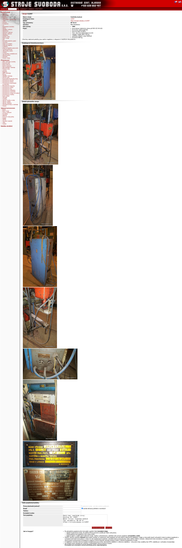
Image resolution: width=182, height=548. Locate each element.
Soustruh (4, 42)
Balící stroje (5, 111)
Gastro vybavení (6, 112)
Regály (4, 118)
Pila (3, 39)
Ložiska (4, 70)
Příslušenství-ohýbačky (8, 90)
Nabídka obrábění (6, 126)
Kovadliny (5, 114)
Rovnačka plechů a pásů (9, 41)
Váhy (3, 122)
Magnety (4, 71)
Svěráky (4, 99)
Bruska (4, 14)
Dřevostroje (5, 15)
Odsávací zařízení (7, 32)
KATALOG (4, 9)
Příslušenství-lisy (7, 89)
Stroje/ (24, 14)
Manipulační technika (8, 26)
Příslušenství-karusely (8, 86)
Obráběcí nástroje (7, 76)
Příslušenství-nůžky (7, 87)
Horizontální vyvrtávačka (9, 19)
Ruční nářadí (5, 96)
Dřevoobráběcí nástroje (8, 67)
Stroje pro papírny (7, 45)
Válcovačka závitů (7, 51)
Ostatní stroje (6, 58)
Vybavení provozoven (8, 108)
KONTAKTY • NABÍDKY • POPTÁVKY (31, 9)
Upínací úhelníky (7, 103)
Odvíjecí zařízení (7, 34)
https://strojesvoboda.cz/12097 (80, 21)
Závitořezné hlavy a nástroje (10, 104)
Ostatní (4, 106)
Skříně (4, 119)
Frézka (4, 16)
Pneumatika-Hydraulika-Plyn (10, 79)
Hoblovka (4, 18)
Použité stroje (5, 12)
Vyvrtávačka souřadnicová (9, 53)
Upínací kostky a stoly (8, 100)
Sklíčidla (4, 97)
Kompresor (5, 24)
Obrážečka (5, 31)
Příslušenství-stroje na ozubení (11, 93)
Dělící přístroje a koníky (9, 61)
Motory (4, 74)
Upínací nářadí (6, 101)
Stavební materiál (7, 121)
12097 (72, 19)
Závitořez (4, 56)
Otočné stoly (5, 77)
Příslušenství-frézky (7, 81)
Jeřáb (3, 21)
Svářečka (5, 46)
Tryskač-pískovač (7, 49)
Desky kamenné (6, 66)
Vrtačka (4, 52)
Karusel (4, 22)
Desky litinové (6, 64)
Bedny (4, 109)
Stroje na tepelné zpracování (10, 48)
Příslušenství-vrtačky (8, 94)
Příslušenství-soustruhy (8, 91)
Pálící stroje (5, 38)
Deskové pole (6, 63)
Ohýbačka (5, 35)
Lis (3, 25)
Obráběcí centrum (7, 29)
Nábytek (4, 115)
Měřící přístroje (6, 73)
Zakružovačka (6, 55)
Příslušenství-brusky (8, 80)
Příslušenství (5, 60)
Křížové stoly (6, 69)
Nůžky (4, 28)
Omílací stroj (5, 36)
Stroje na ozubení (7, 43)
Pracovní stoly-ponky (8, 116)
